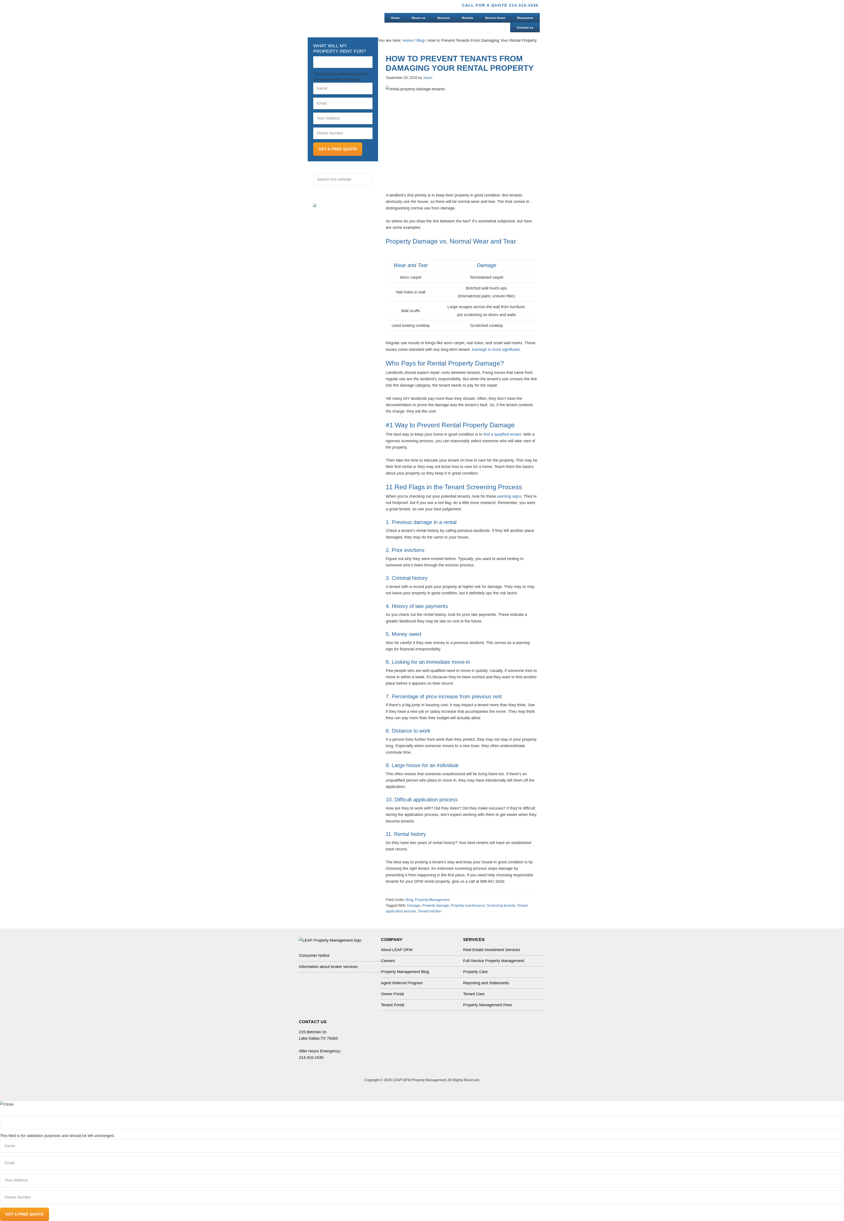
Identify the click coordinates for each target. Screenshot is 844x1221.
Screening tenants (501, 905)
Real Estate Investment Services (491, 950)
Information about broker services (328, 966)
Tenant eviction (429, 911)
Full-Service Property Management (493, 961)
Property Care (475, 972)
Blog (409, 900)
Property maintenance (468, 905)
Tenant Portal (392, 1005)
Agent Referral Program (402, 983)
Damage (413, 905)
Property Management (432, 900)
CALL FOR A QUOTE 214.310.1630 (500, 5)
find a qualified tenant (502, 434)
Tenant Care (474, 994)
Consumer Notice (314, 955)
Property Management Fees (487, 1005)
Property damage (435, 905)
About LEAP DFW (397, 950)
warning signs (509, 496)
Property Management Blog (405, 972)
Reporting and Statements (486, 983)
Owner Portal (392, 994)
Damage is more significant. (496, 349)
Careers (388, 961)
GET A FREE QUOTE (337, 149)
